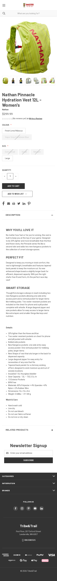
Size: (4, 146)
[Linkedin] (24, 203)
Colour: (6, 125)
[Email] (8, 203)
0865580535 (29, 540)
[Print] (13, 203)
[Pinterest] (29, 203)
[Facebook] (3, 203)
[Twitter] (18, 203)
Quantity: (6, 170)
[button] (34, 119)
